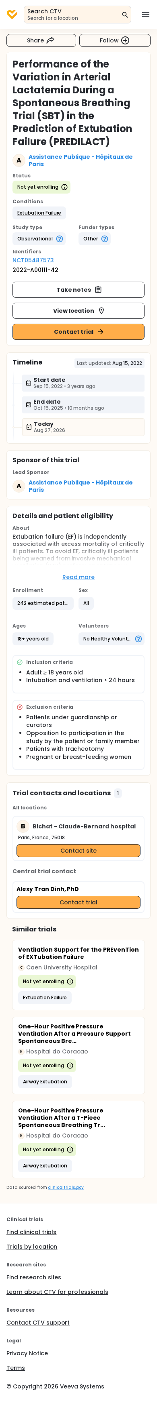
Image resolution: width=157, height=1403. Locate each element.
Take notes (73, 290)
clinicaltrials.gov (65, 1187)
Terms (15, 1368)
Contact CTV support (38, 1323)
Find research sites (33, 1277)
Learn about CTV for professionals (57, 1292)
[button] (39, 212)
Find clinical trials (31, 1232)
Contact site (78, 851)
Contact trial (74, 332)
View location (74, 311)
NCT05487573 (33, 260)
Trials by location (31, 1247)
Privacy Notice (27, 1353)
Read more (78, 577)
